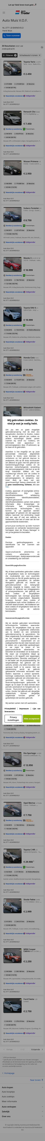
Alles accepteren (31, 718)
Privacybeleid (10, 708)
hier (7, 487)
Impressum (24, 708)
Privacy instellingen (13, 718)
